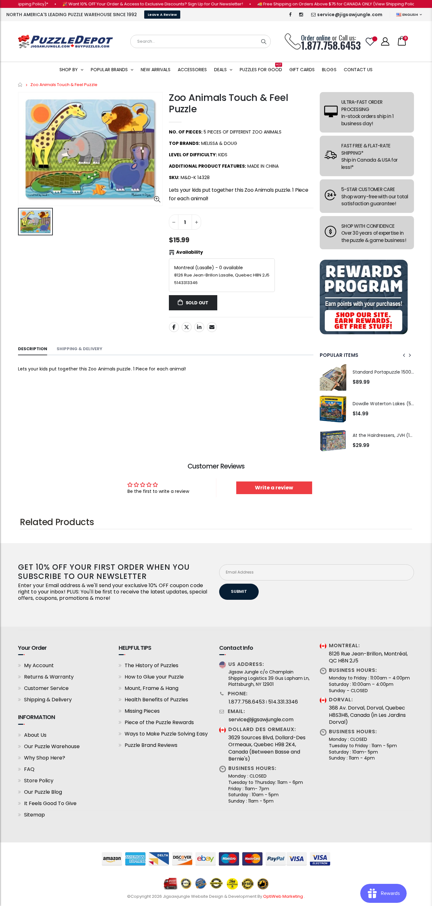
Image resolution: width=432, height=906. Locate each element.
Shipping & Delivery (48, 699)
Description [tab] (32, 349)
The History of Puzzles (151, 665)
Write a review (274, 487)
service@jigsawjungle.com (349, 14)
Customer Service (46, 688)
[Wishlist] (370, 41)
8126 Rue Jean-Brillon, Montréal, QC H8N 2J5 (368, 657)
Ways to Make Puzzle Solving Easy (166, 733)
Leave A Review (162, 14)
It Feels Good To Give (50, 803)
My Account (39, 665)
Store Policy (38, 780)
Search (263, 41)
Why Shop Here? (44, 757)
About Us (35, 735)
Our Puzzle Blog (43, 792)
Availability (189, 252)
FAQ (29, 769)
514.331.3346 (283, 701)
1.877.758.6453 (247, 701)
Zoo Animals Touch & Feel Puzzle (228, 103)
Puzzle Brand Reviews (151, 745)
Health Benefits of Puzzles (156, 699)
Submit (239, 591)
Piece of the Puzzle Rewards (159, 722)
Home (20, 85)
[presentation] (404, 355)
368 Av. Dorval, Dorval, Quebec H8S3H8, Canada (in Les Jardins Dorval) (367, 715)
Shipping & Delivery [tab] (79, 349)
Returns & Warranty (49, 676)
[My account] (385, 41)
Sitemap (34, 814)
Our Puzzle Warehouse (52, 746)
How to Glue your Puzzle (154, 676)
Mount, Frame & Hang (151, 688)
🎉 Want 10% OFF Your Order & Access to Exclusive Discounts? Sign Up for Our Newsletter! (139, 4)
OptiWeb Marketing (283, 896)
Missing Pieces (142, 711)
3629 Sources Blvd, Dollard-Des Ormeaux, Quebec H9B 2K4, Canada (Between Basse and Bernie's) (266, 748)
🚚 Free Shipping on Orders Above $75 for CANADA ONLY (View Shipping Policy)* (325, 4)
